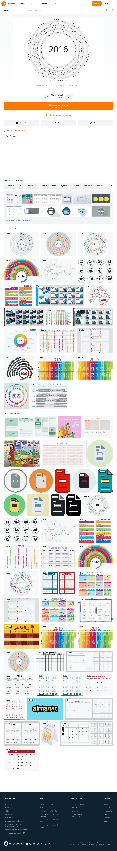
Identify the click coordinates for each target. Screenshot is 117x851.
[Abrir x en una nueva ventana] (45, 843)
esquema (100, 186)
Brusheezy (9, 804)
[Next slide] (108, 186)
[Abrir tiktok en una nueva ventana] (41, 843)
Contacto (73, 808)
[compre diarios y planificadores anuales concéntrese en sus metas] (69, 427)
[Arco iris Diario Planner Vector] (94, 368)
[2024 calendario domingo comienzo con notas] (86, 733)
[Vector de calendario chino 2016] (21, 636)
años (54, 186)
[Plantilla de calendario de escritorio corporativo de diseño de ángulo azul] (60, 295)
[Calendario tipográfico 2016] (95, 270)
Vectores (11, 4)
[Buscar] (104, 10)
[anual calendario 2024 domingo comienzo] (19, 685)
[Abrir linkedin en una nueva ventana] (34, 843)
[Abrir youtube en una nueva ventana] (49, 843)
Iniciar (104, 4)
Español (105, 808)
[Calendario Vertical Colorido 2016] (56, 368)
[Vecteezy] (3, 3)
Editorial (44, 4)
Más (54, 4)
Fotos (22, 4)
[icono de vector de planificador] (99, 453)
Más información (11, 136)
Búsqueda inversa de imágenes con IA (13, 825)
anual (44, 186)
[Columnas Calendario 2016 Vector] (57, 340)
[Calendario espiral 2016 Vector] (95, 244)
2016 (21, 186)
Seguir (68, 98)
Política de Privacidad (86, 845)
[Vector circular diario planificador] (58, 244)
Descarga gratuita (57, 106)
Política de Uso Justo (103, 845)
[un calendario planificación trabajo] (49, 733)
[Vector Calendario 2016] (21, 270)
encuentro (88, 186)
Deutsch (105, 814)
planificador (32, 186)
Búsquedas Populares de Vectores (48, 815)
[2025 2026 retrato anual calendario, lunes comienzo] (22, 733)
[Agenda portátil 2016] (95, 610)
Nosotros (73, 811)
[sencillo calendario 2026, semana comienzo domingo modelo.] (72, 685)
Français (105, 818)
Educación (9, 818)
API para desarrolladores (14, 821)
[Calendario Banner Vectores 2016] (19, 295)
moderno (75, 186)
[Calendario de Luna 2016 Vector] (49, 396)
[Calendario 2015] (58, 583)
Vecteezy (8, 808)
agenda (64, 186)
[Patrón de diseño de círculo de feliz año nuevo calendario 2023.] (99, 295)
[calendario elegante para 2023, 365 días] (89, 709)
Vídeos (32, 4)
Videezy (8, 811)
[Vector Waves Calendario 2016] (58, 270)
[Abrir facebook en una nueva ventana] (27, 843)
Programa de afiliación (47, 811)
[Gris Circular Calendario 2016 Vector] (97, 505)
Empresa (8, 814)
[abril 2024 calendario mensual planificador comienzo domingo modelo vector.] (21, 759)
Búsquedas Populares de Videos (48, 826)
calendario (9, 186)
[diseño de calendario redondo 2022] (16, 396)
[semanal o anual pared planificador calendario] (30, 427)
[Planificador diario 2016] (95, 340)
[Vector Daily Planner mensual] (95, 583)
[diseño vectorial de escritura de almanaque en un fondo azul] (45, 709)
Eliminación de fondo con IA (16, 830)
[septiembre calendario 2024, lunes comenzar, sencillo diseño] (99, 685)
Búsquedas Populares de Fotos (48, 821)
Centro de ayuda (76, 804)
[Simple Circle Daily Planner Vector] (21, 244)
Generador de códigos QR (15, 833)
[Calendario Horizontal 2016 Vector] (58, 317)
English (105, 804)
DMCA (41, 808)
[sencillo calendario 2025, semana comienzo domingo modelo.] (14, 709)
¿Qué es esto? (21, 131)
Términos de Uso (71, 845)
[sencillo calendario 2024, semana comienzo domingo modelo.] (48, 685)
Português (106, 811)
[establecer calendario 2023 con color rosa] (89, 661)
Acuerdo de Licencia (46, 804)
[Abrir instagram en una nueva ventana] (30, 843)
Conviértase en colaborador (75, 815)
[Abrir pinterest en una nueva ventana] (38, 843)
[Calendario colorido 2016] (58, 610)
